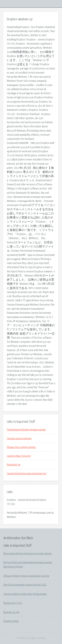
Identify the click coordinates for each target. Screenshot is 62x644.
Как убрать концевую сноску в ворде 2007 (25, 584)
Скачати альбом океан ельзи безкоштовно (25, 594)
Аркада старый (11, 621)
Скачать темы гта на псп (19, 456)
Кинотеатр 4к (13, 464)
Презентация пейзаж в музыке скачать (26, 429)
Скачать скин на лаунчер (19, 438)
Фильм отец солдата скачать (21, 447)
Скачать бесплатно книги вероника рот (26, 473)
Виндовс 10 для (11, 612)
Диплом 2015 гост (12, 603)
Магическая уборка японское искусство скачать (27, 553)
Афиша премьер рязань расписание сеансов (26, 576)
